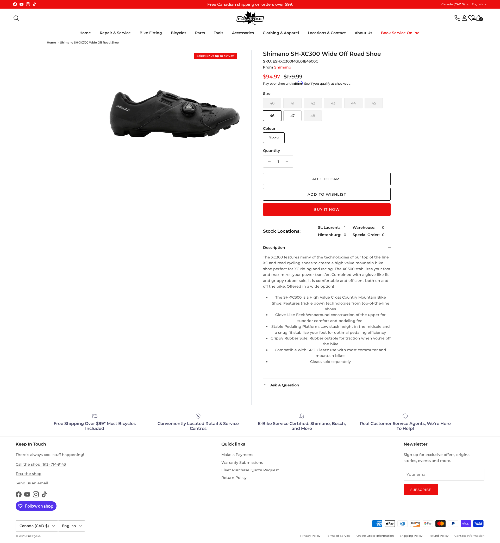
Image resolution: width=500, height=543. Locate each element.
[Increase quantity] (288, 161)
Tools (218, 32)
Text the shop (28, 473)
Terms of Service (338, 536)
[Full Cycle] (250, 18)
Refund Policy (438, 536)
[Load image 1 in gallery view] (174, 115)
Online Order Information (375, 536)
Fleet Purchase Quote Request (250, 470)
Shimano (282, 67)
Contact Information (469, 536)
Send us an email (32, 483)
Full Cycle (33, 536)
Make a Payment (237, 454)
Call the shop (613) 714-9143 (41, 464)
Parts (200, 32)
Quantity (271, 150)
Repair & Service (115, 32)
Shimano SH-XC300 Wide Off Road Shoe (89, 42)
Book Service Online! (401, 32)
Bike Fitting (151, 32)
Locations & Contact (327, 32)
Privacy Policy (310, 536)
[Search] (16, 18)
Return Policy (234, 477)
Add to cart (326, 179)
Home (85, 32)
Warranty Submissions (242, 462)
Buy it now (327, 209)
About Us (363, 32)
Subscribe (420, 490)
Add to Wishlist (327, 194)
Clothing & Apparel (281, 32)
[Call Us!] (457, 18)
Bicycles (178, 32)
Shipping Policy (411, 536)
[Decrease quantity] (267, 161)
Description (274, 247)
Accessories (243, 32)
